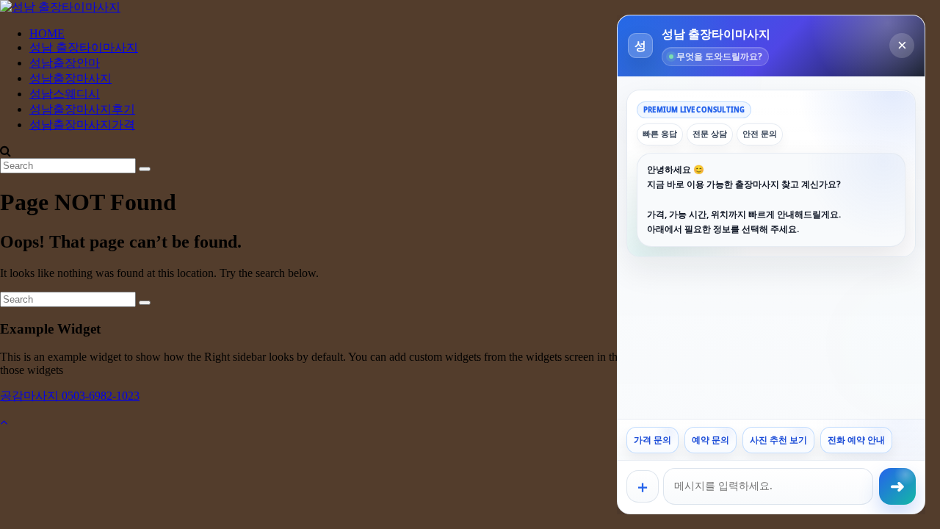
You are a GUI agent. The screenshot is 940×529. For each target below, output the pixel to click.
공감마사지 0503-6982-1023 (70, 395)
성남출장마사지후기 (82, 109)
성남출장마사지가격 (82, 124)
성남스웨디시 (64, 93)
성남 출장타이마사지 (83, 47)
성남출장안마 (64, 63)
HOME (47, 33)
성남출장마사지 (70, 78)
